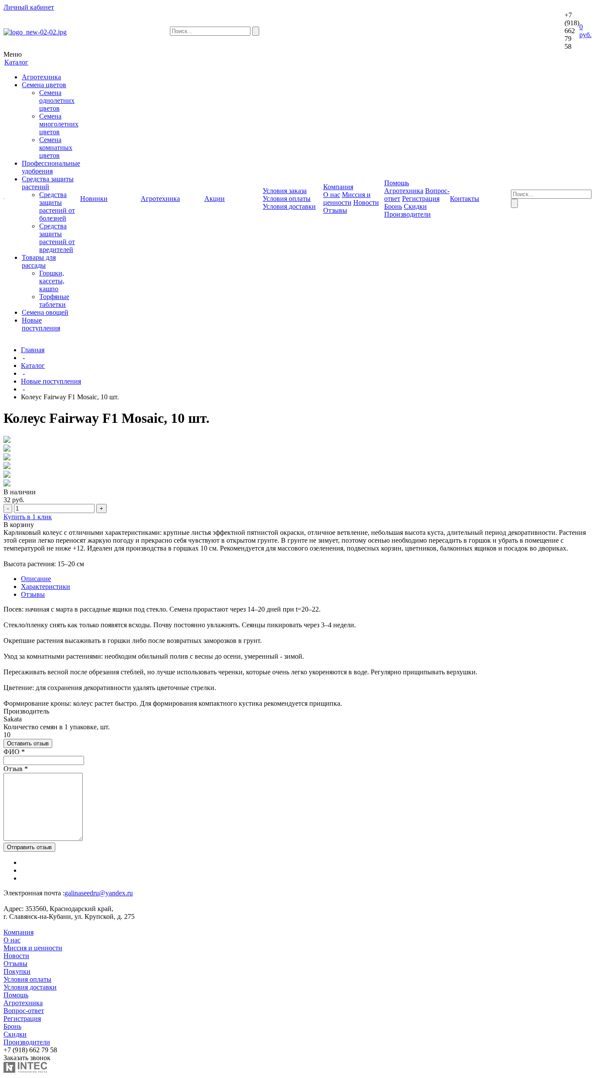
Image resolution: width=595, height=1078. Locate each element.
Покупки (16, 971)
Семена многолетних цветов (58, 124)
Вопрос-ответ (23, 1010)
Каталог (33, 365)
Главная (32, 350)
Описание (36, 578)
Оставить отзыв (28, 743)
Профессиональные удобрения (51, 167)
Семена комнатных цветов (55, 147)
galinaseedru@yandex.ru (98, 893)
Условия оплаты (287, 198)
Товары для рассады (39, 261)
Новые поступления (41, 324)
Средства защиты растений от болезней (57, 206)
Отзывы (335, 210)
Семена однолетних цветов (56, 100)
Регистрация (420, 198)
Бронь (393, 206)
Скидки (415, 206)
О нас (331, 194)
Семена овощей (45, 312)
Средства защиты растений (48, 182)
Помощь (15, 995)
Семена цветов (44, 84)
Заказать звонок (27, 1057)
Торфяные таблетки (54, 300)
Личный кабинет (28, 7)
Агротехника (41, 77)
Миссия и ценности (347, 198)
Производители (407, 214)
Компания (18, 932)
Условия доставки (289, 206)
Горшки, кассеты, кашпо (51, 280)
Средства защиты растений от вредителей (57, 237)
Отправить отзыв (29, 847)
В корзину (18, 524)
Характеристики (45, 586)
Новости (366, 202)
